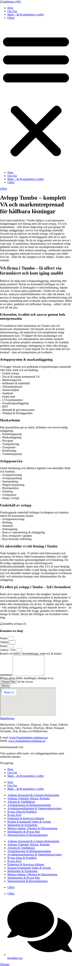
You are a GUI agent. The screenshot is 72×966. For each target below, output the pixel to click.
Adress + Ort (8, 649)
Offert (10, 17)
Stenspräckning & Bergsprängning (27, 834)
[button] (36, 95)
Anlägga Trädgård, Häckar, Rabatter (28, 798)
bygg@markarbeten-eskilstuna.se (28, 737)
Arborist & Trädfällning (21, 801)
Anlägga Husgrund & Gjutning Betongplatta (33, 795)
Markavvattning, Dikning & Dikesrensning (32, 828)
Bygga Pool (14, 815)
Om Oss (12, 11)
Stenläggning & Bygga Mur (23, 831)
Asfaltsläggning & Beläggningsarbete (29, 805)
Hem (10, 7)
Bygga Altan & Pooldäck (22, 811)
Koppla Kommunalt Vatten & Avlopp (29, 821)
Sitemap (4, 964)
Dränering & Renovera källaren (25, 818)
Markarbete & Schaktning (22, 825)
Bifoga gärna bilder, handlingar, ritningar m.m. (27, 678)
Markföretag (7, 718)
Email (4, 646)
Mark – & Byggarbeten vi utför (25, 14)
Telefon (5, 642)
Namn (4, 638)
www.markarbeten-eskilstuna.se (26, 740)
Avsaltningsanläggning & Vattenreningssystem (34, 808)
